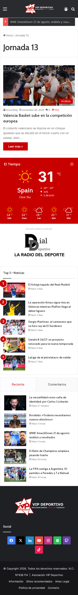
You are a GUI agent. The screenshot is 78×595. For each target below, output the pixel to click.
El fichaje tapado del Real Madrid (49, 284)
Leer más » (15, 146)
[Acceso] (66, 10)
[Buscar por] (73, 10)
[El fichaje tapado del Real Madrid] (14, 290)
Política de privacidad (32, 587)
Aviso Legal (62, 581)
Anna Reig (12, 109)
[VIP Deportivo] (39, 9)
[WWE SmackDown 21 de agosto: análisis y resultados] (15, 438)
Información (16, 581)
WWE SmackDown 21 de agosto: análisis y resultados (43, 18)
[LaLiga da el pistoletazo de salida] (14, 362)
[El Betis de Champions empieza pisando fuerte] (15, 456)
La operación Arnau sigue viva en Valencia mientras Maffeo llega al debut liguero (49, 307)
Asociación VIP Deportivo (47, 575)
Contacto (53, 587)
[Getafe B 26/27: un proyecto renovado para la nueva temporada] (14, 345)
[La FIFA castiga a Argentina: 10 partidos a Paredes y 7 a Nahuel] (15, 474)
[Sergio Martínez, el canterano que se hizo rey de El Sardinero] (14, 327)
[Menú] (5, 10)
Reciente (18, 384)
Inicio (9, 35)
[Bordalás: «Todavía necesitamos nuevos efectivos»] (15, 420)
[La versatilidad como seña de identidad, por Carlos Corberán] (15, 402)
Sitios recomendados (39, 581)
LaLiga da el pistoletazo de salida (49, 357)
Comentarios (57, 384)
